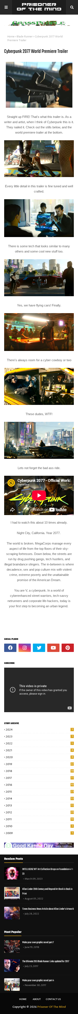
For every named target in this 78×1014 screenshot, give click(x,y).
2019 (40, 764)
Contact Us (53, 999)
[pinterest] (68, 648)
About (37, 999)
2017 (39, 778)
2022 (39, 743)
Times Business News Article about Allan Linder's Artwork (48, 909)
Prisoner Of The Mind (51, 1007)
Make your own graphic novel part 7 (38, 942)
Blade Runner (25, 36)
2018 (40, 771)
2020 (39, 757)
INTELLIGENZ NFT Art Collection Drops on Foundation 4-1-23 (47, 871)
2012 (40, 812)
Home (11, 36)
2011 (39, 819)
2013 (40, 805)
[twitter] (39, 648)
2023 (39, 736)
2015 (40, 792)
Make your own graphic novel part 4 (38, 980)
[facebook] (10, 648)
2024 (39, 730)
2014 (39, 799)
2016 (40, 785)
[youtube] (53, 648)
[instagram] (25, 648)
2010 (39, 826)
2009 (39, 833)
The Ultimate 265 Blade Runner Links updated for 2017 (45, 961)
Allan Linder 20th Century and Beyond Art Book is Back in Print (47, 891)
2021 (39, 750)
